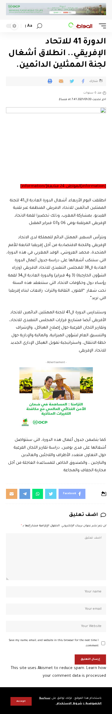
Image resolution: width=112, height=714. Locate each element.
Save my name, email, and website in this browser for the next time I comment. (54, 643)
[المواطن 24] (80, 26)
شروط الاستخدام (69, 703)
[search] (39, 26)
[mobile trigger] (101, 26)
